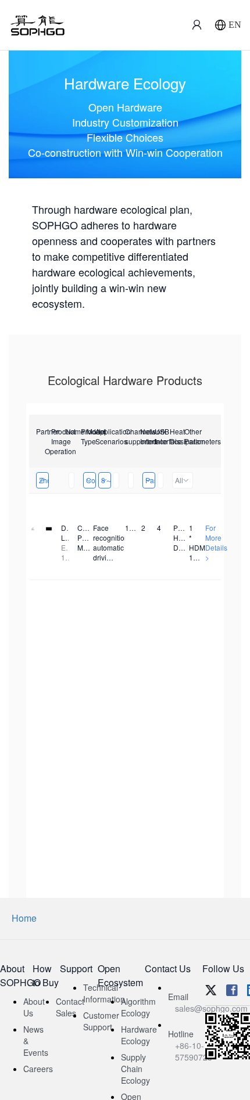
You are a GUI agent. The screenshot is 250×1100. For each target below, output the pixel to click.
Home (24, 918)
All (179, 480)
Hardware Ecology (139, 1035)
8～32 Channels (106, 480)
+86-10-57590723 (193, 1051)
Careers (38, 1068)
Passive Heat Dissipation (150, 480)
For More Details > (216, 542)
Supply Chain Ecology (135, 1068)
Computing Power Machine (91, 480)
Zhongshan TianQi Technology (44, 480)
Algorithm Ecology (138, 1007)
